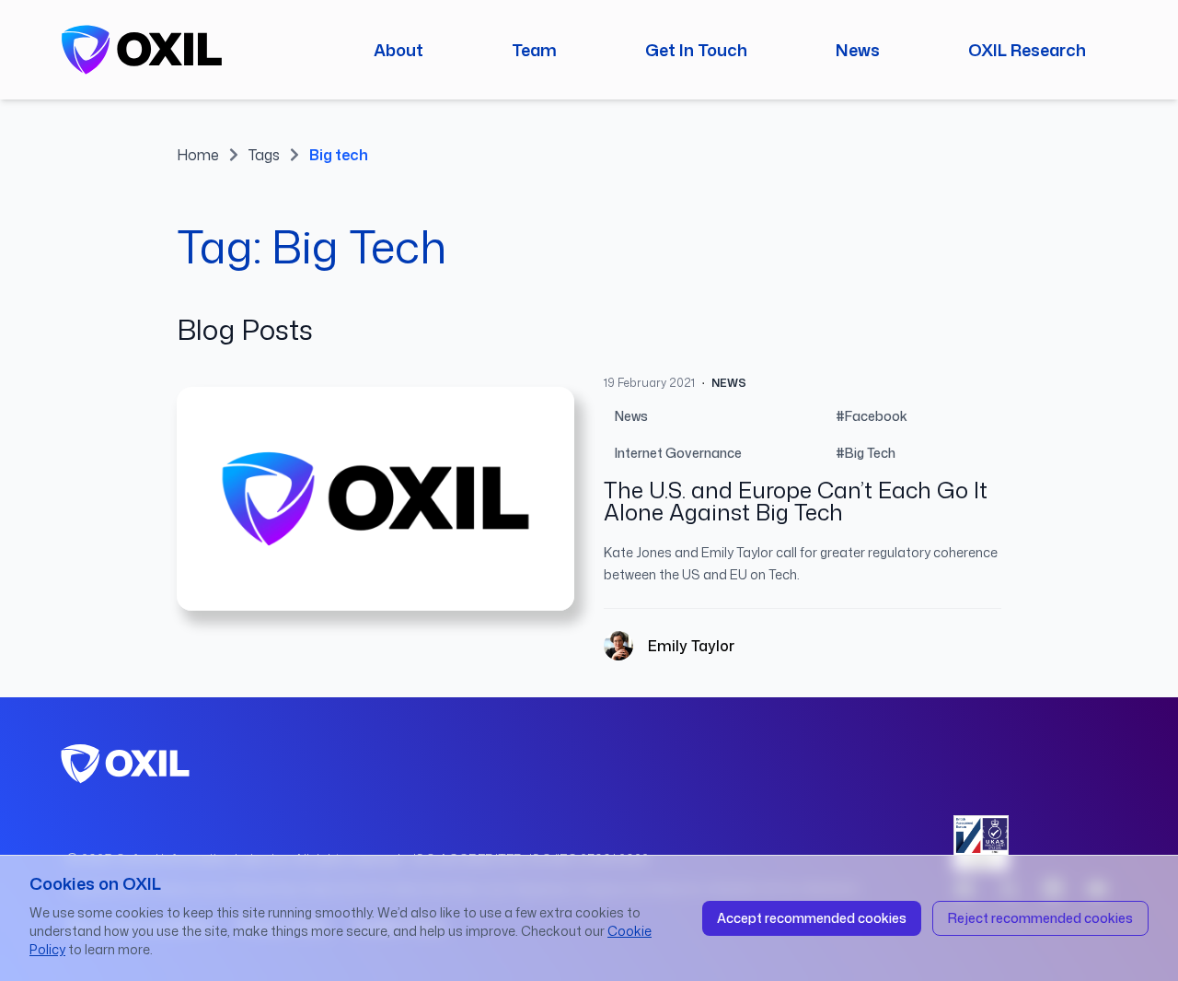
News (631, 416)
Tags (264, 155)
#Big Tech (865, 452)
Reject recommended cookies (1040, 918)
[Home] (142, 49)
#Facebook (871, 416)
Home (198, 155)
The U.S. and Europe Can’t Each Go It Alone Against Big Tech (795, 501)
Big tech (338, 155)
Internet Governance (678, 452)
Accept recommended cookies (812, 918)
